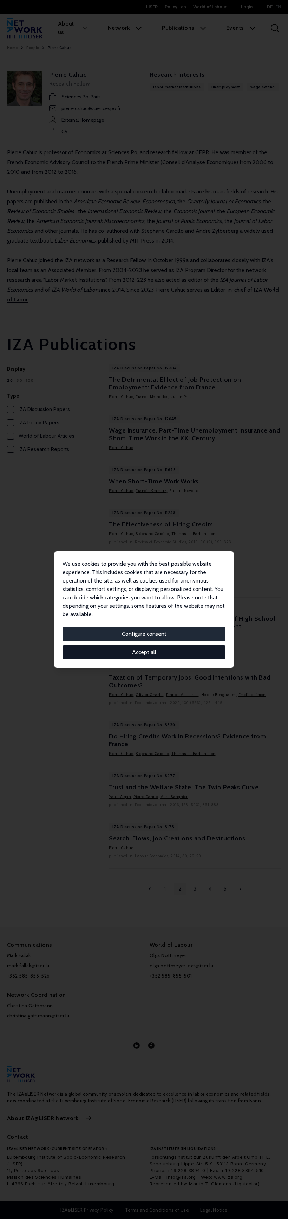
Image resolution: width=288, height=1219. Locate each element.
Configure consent (144, 634)
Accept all (144, 652)
